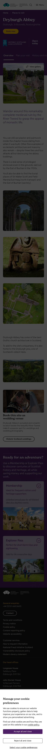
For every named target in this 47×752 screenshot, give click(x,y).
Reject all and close (22, 740)
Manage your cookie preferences (16, 701)
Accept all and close (23, 731)
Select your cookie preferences (23, 747)
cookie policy (33, 724)
